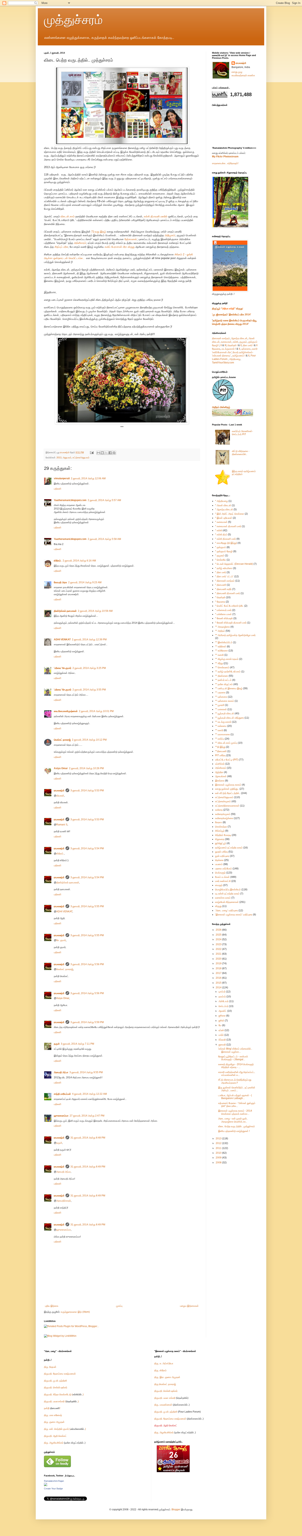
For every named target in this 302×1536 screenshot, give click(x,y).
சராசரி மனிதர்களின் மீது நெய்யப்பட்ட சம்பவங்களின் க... (236, 1073)
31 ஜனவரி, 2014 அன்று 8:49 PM (87, 1166)
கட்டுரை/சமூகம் (223, 801)
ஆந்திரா (219, 772)
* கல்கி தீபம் (221, 534)
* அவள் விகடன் (223, 505)
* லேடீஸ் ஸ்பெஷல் (224, 618)
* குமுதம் (219, 555)
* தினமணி (220, 584)
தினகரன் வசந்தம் (221, 338)
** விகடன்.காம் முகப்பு (226, 742)
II (221, 345)
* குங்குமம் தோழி (224, 551)
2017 (219, 973)
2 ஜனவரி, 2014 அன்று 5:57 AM (104, 500)
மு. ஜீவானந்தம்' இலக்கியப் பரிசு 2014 (231, 314)
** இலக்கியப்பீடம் (223, 642)
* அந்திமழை (221, 501)
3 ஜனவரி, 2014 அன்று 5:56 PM (87, 964)
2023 (219, 944)
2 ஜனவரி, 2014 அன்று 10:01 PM (96, 711)
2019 (219, 963)
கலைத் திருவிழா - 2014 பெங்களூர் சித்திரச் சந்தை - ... (236, 1066)
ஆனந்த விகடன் (239, 338)
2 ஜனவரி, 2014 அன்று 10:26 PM (86, 768)
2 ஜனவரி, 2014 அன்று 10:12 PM (89, 739)
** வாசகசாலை (222, 734)
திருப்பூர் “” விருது (227, 308)
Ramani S (61, 824)
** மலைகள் (221, 709)
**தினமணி (221, 751)
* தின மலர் (220, 572)
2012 (219, 1143)
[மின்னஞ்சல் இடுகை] (91, 452)
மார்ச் (221, 1035)
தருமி (57, 1043)
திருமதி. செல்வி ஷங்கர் (55, 1387)
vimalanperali (62, 478)
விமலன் (60, 795)
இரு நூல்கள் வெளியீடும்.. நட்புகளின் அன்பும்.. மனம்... (236, 1089)
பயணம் (219, 864)
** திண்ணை (221, 675)
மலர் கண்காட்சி (223, 881)
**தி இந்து (220, 747)
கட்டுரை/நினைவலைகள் (227, 805)
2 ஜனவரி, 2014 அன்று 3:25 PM (89, 668)
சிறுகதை (219, 839)
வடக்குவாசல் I (229, 348)
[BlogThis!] (102, 453)
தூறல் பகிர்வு (221, 851)
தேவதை (216, 348)
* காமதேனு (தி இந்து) (226, 543)
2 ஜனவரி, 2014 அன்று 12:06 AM (88, 478)
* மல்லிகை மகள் (223, 614)
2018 (219, 968)
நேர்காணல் (130, 239)
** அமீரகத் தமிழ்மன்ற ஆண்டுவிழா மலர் (235, 635)
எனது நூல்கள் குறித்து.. (227, 788)
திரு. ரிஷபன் (50, 1366)
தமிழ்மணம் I (238, 355)
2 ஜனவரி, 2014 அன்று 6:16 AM (79, 560)
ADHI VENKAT (62, 639)
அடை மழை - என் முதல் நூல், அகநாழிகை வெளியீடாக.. (232, 1120)
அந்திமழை (234, 359)
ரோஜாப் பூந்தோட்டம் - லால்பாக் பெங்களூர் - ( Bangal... (233, 1058)
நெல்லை (219, 860)
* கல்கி (218, 530)
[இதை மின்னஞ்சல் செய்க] (98, 453)
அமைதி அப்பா (61, 1072)
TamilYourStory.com (223, 362)
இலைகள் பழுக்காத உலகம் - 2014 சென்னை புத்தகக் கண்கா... (235, 1112)
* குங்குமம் (220, 547)
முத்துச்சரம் (73, 20)
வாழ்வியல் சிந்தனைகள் (227, 902)
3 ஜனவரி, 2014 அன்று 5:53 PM (87, 790)
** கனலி (219, 654)
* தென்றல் (220, 597)
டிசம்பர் (222, 991)
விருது (218, 906)
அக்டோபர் (224, 1001)
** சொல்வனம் (222, 667)
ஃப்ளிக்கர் (220, 763)
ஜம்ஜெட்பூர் (220, 843)
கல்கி (235, 341)
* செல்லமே (220, 559)
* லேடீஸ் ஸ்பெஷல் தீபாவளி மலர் (231, 622)
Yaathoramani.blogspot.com (70, 500)
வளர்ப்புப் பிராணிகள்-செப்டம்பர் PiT (242, 433)
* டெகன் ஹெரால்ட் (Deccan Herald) (234, 563)
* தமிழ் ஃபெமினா (223, 568)
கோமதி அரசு (60, 582)
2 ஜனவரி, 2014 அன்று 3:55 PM (89, 689)
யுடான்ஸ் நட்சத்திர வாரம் (227, 893)
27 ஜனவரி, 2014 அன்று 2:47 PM (87, 1115)
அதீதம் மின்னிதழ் (221, 407)
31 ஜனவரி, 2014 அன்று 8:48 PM (87, 1137)
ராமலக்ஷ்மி (59, 790)
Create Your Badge (53, 1488)
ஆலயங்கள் (221, 776)
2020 (219, 958)
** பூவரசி (219, 705)
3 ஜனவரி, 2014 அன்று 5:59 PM (87, 1022)
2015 (219, 982)
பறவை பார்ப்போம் (223, 868)
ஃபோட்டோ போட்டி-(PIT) (226, 759)
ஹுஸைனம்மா (61, 1115)
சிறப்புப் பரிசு (61, 246)
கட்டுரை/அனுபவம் (81, 457)
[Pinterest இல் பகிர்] (114, 453)
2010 (219, 1152)
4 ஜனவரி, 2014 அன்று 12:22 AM (89, 1093)
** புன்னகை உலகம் (224, 700)
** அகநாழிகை (222, 626)
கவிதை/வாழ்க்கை (224, 818)
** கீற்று (219, 663)
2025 (219, 934)
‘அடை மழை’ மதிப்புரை (226, 910)
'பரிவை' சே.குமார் (62, 668)
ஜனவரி (222, 1044)
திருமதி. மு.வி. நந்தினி (55, 1380)
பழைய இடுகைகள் (189, 1305)
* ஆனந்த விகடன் (224, 509)
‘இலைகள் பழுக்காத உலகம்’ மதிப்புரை (233, 914)
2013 (58, 457)
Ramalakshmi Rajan (54, 1481)
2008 (219, 1162)
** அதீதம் (220, 630)
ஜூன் (222, 1020)
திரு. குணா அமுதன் (54, 1422)
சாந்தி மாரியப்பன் (62, 1093)
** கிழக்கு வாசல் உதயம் (227, 659)
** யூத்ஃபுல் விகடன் (224, 713)
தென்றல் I (232, 345)
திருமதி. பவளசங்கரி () (61, 1401)
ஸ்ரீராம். (57, 560)
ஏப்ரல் (222, 1030)
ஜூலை (222, 1015)
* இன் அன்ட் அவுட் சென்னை (229, 513)
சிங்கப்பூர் (220, 830)
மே (220, 1025)
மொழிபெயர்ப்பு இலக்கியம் (228, 889)
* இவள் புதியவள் (223, 517)
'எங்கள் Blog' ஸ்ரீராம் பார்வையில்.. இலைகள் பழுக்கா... (235, 1050)
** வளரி (219, 730)
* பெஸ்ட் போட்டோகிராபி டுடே (229, 605)
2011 (219, 1148)
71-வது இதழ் (98, 231)
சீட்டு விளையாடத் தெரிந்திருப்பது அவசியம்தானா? (234, 1081)
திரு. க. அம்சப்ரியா (163, 1363)
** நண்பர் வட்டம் (223, 680)
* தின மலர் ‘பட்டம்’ (224, 576)
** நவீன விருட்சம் (224, 684)
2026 (219, 929)
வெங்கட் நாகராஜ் (62, 739)
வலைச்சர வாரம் (223, 897)
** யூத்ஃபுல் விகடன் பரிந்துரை (229, 717)
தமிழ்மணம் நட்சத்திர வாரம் (229, 847)
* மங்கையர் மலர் (223, 610)
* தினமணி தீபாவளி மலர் (227, 593)
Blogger (176, 1509)
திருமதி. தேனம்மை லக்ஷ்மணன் (60, 1373)
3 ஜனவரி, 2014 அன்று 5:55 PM (87, 906)
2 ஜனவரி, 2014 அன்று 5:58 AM (104, 539)
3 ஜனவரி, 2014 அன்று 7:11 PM (77, 1043)
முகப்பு (119, 1305)
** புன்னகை (221, 696)
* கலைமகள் (221, 522)
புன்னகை (246, 348)
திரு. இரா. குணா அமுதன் (167, 1377)
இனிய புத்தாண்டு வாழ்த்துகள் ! (234, 1131)
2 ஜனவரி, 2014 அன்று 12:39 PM (89, 639)
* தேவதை (220, 601)
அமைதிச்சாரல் (63, 1200)
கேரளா (218, 822)
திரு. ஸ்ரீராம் (160, 1370)
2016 (219, 977)
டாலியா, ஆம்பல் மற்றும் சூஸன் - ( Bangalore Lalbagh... (235, 1097)
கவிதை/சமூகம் (222, 814)
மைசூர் (218, 885)
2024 (219, 939)
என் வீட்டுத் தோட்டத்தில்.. (227, 793)
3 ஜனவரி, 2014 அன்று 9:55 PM (86, 1072)
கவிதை (219, 809)
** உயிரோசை (221, 650)
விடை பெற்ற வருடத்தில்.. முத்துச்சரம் (236, 1126)
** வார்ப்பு (219, 738)
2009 (219, 1157)
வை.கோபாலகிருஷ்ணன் (66, 711)
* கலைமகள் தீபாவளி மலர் (228, 526)
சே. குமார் (61, 940)
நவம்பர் (222, 996)
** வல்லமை (221, 726)
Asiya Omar (61, 768)
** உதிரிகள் (220, 646)
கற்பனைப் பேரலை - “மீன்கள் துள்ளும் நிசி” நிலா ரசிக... (236, 1104)
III (225, 345)
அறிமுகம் (170, 235)
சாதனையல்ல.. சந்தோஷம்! (225, 163)
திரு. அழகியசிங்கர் (54, 1442)
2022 (219, 949)
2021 (219, 953)
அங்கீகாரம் (80, 242)
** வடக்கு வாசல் (223, 721)
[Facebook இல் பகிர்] (110, 453)
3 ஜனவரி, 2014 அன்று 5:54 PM (87, 848)
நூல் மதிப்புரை (222, 856)
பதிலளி (57, 488)
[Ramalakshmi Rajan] (45, 1485)
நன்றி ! (52, 1408)
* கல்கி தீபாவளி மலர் (225, 538)
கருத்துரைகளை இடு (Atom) (75, 1311)
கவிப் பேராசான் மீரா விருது (120, 246)
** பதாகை (220, 692)
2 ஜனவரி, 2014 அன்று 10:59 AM (95, 611)
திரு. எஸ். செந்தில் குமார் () (65, 1429)
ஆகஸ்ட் (223, 1010)
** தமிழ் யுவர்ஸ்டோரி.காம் (228, 671)
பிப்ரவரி (222, 1039)
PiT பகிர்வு (220, 755)
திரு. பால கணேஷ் (53, 1415)
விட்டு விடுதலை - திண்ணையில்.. (240, 452)
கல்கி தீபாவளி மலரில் (155, 216)
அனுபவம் (67, 457)
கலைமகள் (226, 341)
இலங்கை (219, 780)
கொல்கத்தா (221, 826)
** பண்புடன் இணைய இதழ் (228, 688)
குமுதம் (243, 341)
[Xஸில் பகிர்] (106, 453)
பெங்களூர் (220, 872)
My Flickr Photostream (225, 156)
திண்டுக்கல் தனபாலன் (65, 611)
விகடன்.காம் (68, 216)
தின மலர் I (248, 345)
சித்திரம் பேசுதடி (223, 835)
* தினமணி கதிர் (223, 589)
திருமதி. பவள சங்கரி (164, 1398)
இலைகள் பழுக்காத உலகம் (228, 784)
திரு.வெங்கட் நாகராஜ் (165, 1384)
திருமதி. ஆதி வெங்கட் (55, 1436)
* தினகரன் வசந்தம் (225, 580)
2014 (219, 987)
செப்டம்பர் (224, 1006)
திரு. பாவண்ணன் (163, 1404)
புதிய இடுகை (51, 1305)
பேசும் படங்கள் (222, 877)
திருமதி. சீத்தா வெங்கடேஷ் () (64, 1394)
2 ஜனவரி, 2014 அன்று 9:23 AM (84, 582)
